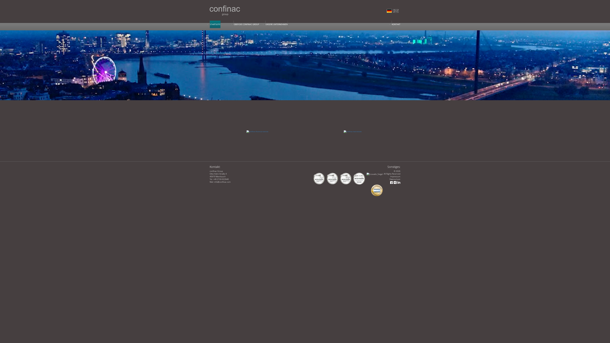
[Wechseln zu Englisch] (396, 10)
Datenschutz (395, 179)
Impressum (395, 176)
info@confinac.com (222, 182)
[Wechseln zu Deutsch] (390, 10)
